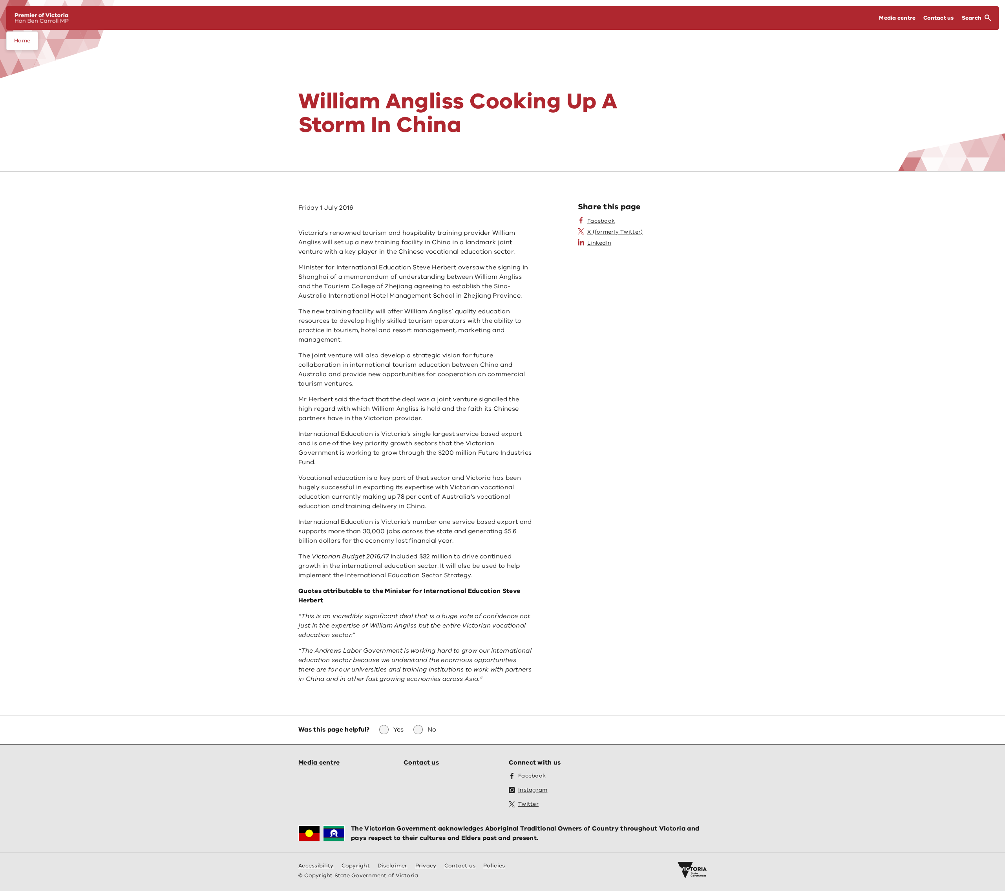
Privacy (426, 865)
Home (22, 40)
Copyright (356, 865)
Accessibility (316, 865)
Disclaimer (392, 865)
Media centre (319, 762)
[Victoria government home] (692, 870)
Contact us (421, 762)
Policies (494, 865)
